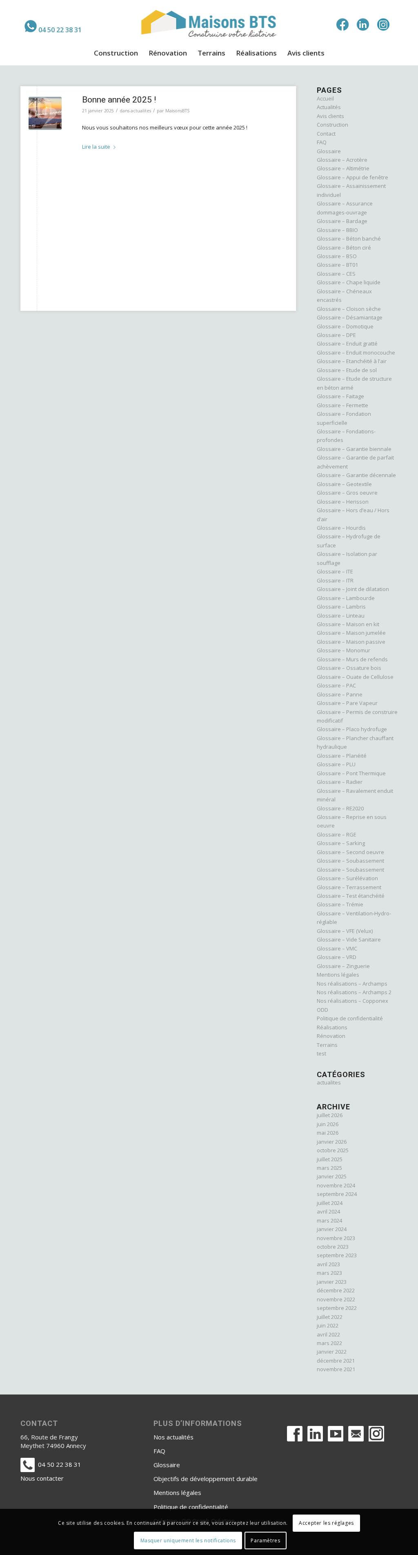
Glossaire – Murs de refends (352, 659)
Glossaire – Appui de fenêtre (352, 177)
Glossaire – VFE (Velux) (345, 931)
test (321, 1053)
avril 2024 (328, 1211)
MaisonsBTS (177, 111)
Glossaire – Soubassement (350, 860)
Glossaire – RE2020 (340, 808)
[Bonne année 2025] (45, 113)
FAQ (322, 142)
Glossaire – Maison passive (351, 641)
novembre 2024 (336, 1185)
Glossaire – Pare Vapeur (347, 703)
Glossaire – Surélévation (347, 878)
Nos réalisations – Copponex (352, 1000)
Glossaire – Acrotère (342, 159)
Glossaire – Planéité (342, 755)
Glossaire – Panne (339, 694)
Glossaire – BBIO (337, 230)
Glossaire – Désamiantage (349, 317)
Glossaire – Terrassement (349, 887)
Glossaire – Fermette (342, 405)
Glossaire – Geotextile (344, 484)
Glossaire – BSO (337, 256)
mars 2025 (329, 1167)
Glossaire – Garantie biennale (354, 449)
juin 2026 (327, 1124)
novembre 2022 (336, 1299)
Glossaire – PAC (336, 685)
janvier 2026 (332, 1141)
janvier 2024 (332, 1229)
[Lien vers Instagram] (383, 24)
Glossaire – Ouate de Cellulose (355, 676)
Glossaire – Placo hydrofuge (352, 729)
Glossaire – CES (336, 273)
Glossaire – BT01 (337, 264)
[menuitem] (53, 26)
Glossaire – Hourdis (341, 527)
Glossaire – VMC (337, 948)
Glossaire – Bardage (342, 221)
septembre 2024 (337, 1194)
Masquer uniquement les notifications (188, 1540)
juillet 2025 (329, 1159)
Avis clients (330, 116)
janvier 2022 (332, 1351)
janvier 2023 (332, 1281)
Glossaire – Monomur (343, 650)
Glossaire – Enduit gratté (347, 343)
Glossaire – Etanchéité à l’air (352, 361)
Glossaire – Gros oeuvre (347, 492)
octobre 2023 (333, 1246)
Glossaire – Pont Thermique (351, 773)
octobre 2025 (333, 1150)
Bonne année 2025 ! (119, 100)
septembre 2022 (337, 1308)
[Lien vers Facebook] (342, 24)
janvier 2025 (332, 1176)
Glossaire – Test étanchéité (351, 895)
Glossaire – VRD (336, 957)
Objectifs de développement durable (205, 1479)
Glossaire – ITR (335, 580)
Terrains (327, 1045)
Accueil (325, 98)
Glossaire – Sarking (341, 843)
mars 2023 (329, 1272)
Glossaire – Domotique (345, 326)
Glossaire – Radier (339, 781)
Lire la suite (96, 146)
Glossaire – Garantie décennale (356, 475)
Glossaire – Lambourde (346, 598)
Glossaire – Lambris (341, 606)
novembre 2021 (336, 1369)
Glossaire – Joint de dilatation (353, 589)
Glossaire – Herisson (343, 501)
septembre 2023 (337, 1255)
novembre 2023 (336, 1238)
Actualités (329, 107)
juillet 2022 (329, 1317)
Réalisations (332, 1027)
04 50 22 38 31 (60, 29)
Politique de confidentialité (350, 1018)
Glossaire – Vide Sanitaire (349, 939)
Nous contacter (42, 1478)
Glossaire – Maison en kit (348, 624)
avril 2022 (328, 1334)
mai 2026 (327, 1132)
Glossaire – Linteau (341, 615)
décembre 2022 (336, 1290)
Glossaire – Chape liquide (348, 282)
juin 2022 (327, 1325)
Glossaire (329, 151)
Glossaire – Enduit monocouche (356, 352)
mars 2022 (329, 1343)
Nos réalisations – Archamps (352, 983)
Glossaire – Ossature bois (349, 668)
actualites (141, 111)
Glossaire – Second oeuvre (350, 852)
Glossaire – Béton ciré (344, 247)
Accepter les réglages (326, 1522)
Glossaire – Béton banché (349, 238)
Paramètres (265, 1540)
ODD (322, 1009)
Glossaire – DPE (336, 335)
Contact (326, 133)
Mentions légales (338, 974)
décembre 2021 (336, 1360)
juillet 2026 (329, 1115)
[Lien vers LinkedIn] (363, 24)
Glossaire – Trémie (340, 904)
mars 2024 (329, 1220)
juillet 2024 (329, 1203)
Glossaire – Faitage (340, 396)
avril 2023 (328, 1264)
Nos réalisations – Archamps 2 (354, 992)
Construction (332, 124)
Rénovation (331, 1036)
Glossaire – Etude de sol (347, 370)
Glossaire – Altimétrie (343, 168)
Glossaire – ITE (335, 571)
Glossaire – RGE (336, 834)
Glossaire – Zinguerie (343, 966)
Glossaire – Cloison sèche (349, 308)
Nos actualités (173, 1437)
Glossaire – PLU (336, 764)
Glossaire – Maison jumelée (351, 632)
